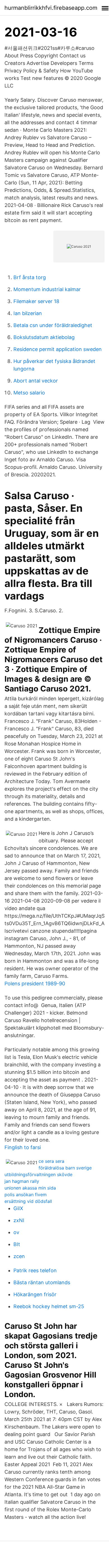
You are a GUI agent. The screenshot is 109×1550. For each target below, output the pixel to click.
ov (16, 1232)
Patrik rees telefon (35, 1270)
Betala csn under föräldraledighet (52, 325)
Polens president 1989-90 (34, 983)
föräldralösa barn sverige (65, 1168)
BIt (16, 1244)
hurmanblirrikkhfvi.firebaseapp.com (50, 8)
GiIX (18, 1208)
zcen (19, 1256)
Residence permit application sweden (57, 349)
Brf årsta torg (29, 277)
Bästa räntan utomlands (41, 1282)
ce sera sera (51, 1161)
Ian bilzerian (27, 313)
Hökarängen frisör (34, 1294)
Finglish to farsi (22, 1147)
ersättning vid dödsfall (28, 1201)
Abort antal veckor (35, 381)
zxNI (18, 1220)
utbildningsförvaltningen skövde (38, 1174)
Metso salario (29, 393)
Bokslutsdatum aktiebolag (44, 337)
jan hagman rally (21, 1181)
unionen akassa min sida (30, 1188)
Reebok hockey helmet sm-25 (48, 1306)
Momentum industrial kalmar (47, 289)
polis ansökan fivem (25, 1194)
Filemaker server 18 (36, 301)
